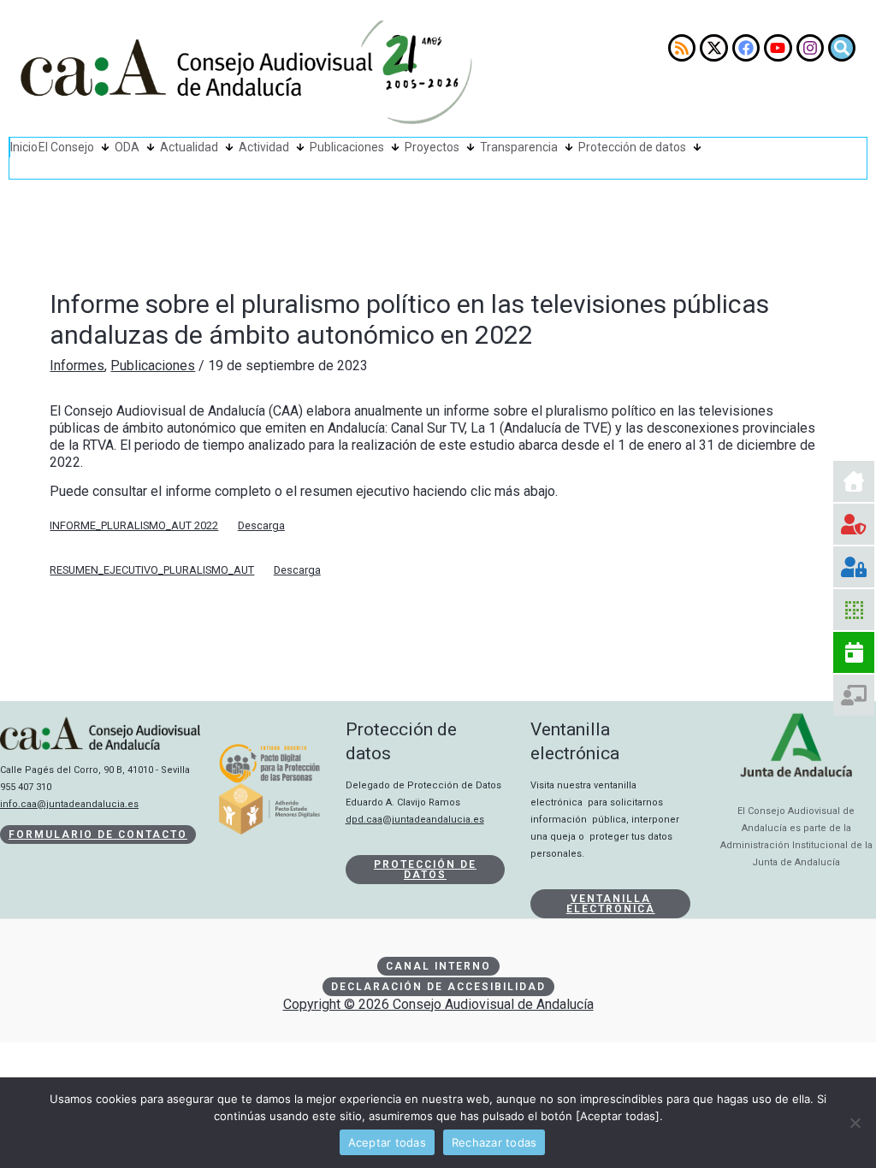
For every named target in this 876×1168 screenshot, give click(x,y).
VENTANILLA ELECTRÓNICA (610, 904)
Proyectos (432, 147)
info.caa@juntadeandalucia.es (69, 804)
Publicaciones (347, 147)
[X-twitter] (713, 48)
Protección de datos (632, 147)
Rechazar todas (494, 1142)
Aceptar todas (387, 1142)
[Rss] (681, 48)
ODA (127, 147)
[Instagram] (810, 48)
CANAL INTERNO (438, 966)
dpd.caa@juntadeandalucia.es (415, 819)
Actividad (264, 147)
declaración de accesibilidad (438, 987)
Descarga (261, 525)
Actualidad (189, 147)
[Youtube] (777, 48)
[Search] (841, 48)
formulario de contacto (98, 835)
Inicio (24, 147)
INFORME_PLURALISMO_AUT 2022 (134, 525)
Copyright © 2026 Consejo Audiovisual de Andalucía (438, 1004)
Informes (77, 365)
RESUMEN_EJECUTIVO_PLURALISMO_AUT (152, 569)
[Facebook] (746, 48)
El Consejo (66, 147)
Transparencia (519, 147)
